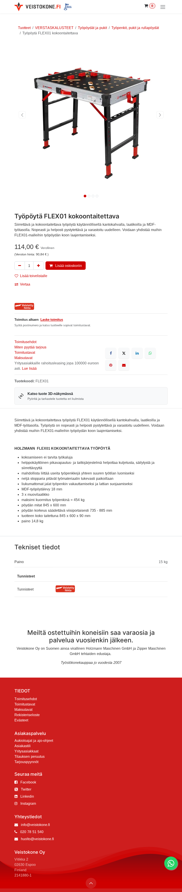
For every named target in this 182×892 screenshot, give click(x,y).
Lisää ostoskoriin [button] (68, 265)
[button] (22, 114)
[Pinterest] (110, 365)
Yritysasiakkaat (26, 751)
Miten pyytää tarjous (30, 347)
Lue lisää (29, 368)
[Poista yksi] (19, 265)
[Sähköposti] (124, 365)
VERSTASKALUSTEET (54, 27)
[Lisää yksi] (38, 265)
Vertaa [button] (25, 284)
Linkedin (27, 796)
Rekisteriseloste (27, 715)
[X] (124, 353)
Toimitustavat (24, 352)
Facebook (28, 782)
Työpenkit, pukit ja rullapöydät (135, 27)
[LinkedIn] (137, 353)
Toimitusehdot (25, 342)
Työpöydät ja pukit (92, 27)
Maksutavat (23, 358)
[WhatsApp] (150, 353)
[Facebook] (110, 353)
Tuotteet (24, 27)
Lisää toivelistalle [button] (33, 276)
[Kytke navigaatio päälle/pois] (163, 7)
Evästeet (21, 720)
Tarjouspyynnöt (26, 762)
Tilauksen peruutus (29, 756)
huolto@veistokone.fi (37, 839)
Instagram (28, 803)
